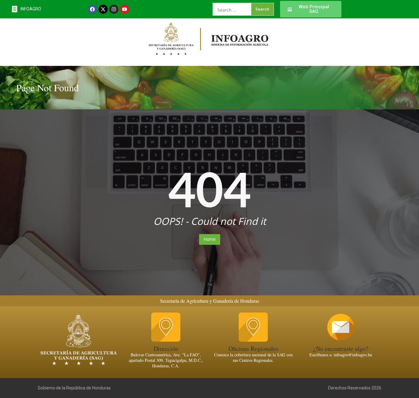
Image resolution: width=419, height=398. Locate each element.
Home (210, 239)
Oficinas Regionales (253, 348)
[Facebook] (92, 9)
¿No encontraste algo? (340, 348)
